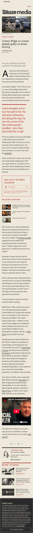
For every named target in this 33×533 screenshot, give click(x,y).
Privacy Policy (19, 190)
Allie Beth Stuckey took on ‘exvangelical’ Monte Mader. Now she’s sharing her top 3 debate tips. (21, 207)
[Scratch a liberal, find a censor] (6, 220)
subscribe (6, 1)
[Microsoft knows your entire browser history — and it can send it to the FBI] (8, 492)
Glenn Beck (22, 380)
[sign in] (1, 1)
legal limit (8, 153)
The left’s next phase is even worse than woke (21, 212)
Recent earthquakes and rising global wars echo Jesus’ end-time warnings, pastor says (23, 480)
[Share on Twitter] (15, 444)
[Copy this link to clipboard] (22, 444)
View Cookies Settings (16, 529)
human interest (8, 37)
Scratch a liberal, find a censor (19, 218)
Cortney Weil (7, 51)
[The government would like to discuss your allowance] (8, 471)
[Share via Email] (18, 444)
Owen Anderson (20, 473)
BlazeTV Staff (20, 484)
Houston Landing (25, 238)
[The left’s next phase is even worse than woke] (6, 213)
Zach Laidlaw (19, 494)
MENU (29, 6)
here (9, 391)
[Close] (31, 501)
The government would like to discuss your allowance (22, 470)
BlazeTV (5, 391)
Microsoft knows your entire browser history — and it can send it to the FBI (23, 491)
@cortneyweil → (16, 459)
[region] (16, 515)
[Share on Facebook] (11, 444)
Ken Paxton (6, 353)
